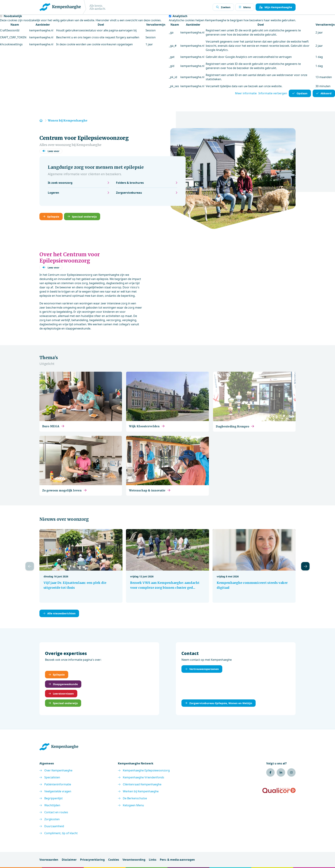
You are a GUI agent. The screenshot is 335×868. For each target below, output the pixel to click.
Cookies (113, 860)
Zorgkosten (52, 819)
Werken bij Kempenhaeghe (141, 791)
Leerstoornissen (63, 693)
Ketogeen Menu (133, 805)
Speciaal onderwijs (84, 216)
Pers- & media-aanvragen (177, 860)
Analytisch (180, 16)
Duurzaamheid (54, 826)
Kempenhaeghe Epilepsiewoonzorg (146, 770)
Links (152, 860)
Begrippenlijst (53, 798)
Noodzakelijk (13, 16)
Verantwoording (133, 860)
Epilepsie (53, 216)
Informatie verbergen (272, 93)
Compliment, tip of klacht (61, 833)
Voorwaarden (48, 860)
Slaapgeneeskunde (65, 684)
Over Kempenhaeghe (58, 770)
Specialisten (52, 777)
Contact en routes (56, 812)
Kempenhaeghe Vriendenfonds (143, 777)
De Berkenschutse (135, 798)
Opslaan (302, 93)
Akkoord (326, 93)
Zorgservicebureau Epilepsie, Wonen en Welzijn (220, 703)
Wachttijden (52, 805)
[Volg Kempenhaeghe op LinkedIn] (281, 772)
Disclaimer (69, 860)
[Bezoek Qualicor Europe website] (279, 790)
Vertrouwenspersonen (204, 669)
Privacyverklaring (92, 860)
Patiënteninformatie (57, 784)
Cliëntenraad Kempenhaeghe (142, 784)
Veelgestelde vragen (57, 791)
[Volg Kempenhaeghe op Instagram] (291, 772)
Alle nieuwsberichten (61, 613)
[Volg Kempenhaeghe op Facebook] (270, 772)
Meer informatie (246, 93)
